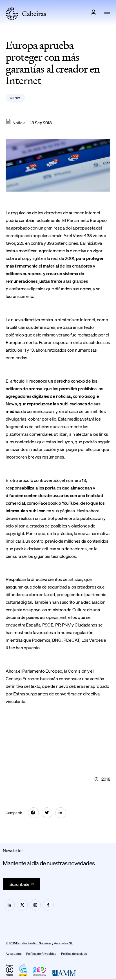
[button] (107, 13)
